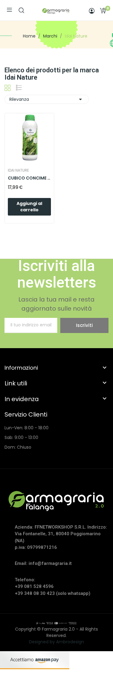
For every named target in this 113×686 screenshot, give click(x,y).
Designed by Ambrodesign (56, 642)
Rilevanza (46, 99)
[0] (103, 11)
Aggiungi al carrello (29, 206)
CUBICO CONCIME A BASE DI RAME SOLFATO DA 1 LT (29, 178)
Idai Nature (18, 170)
